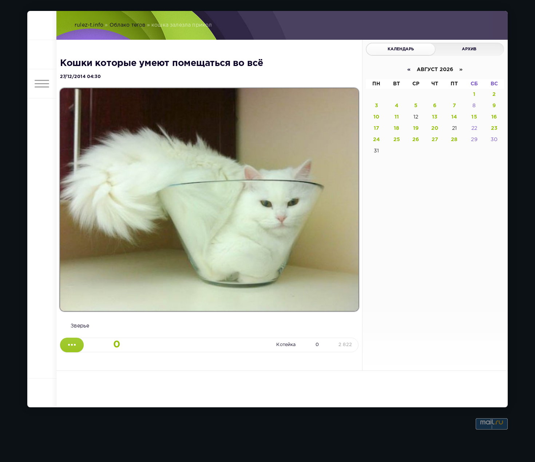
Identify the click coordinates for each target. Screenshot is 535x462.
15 (474, 117)
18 (396, 128)
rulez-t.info (89, 25)
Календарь (401, 49)
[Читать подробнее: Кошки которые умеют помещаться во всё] (72, 345)
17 (376, 128)
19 (416, 128)
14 (454, 117)
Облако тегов (128, 25)
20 (434, 128)
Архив (469, 49)
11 (397, 117)
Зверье (80, 326)
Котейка (286, 345)
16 (494, 117)
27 (435, 139)
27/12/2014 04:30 (80, 77)
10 (376, 117)
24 (376, 139)
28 (454, 139)
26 (415, 139)
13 (434, 117)
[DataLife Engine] (41, 25)
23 (494, 128)
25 (396, 139)
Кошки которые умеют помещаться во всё (161, 63)
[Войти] (41, 54)
